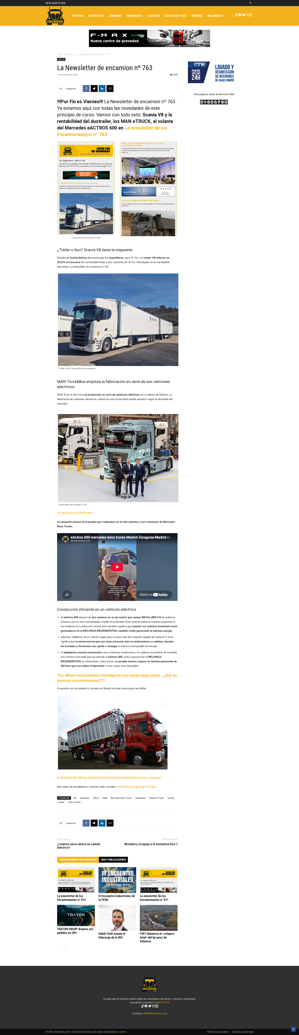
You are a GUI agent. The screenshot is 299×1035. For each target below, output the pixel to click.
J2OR (122, 1031)
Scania (171, 798)
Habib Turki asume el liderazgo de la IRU (111, 935)
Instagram (136, 786)
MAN (105, 798)
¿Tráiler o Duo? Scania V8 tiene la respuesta (94, 250)
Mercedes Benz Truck (121, 798)
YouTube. (150, 786)
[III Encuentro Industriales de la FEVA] (117, 880)
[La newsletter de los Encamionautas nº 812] (76, 880)
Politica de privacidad (218, 1031)
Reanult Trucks (157, 798)
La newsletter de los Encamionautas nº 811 (154, 898)
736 (74, 798)
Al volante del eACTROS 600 (74, 512)
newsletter (140, 798)
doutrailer (85, 798)
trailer (62, 802)
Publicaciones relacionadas (78, 859)
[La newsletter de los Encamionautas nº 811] (159, 880)
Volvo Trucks (74, 802)
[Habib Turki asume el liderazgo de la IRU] (117, 918)
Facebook (123, 786)
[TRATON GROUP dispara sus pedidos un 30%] (76, 915)
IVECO (96, 798)
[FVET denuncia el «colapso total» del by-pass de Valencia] (159, 918)
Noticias (70, 54)
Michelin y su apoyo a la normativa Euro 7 (151, 844)
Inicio (59, 54)
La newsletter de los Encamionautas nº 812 (71, 898)
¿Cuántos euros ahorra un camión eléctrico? (78, 845)
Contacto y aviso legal (242, 1031)
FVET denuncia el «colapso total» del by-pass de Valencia (157, 937)
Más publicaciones (113, 859)
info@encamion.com (155, 1013)
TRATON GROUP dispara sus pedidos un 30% (75, 931)
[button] (250, 3)
